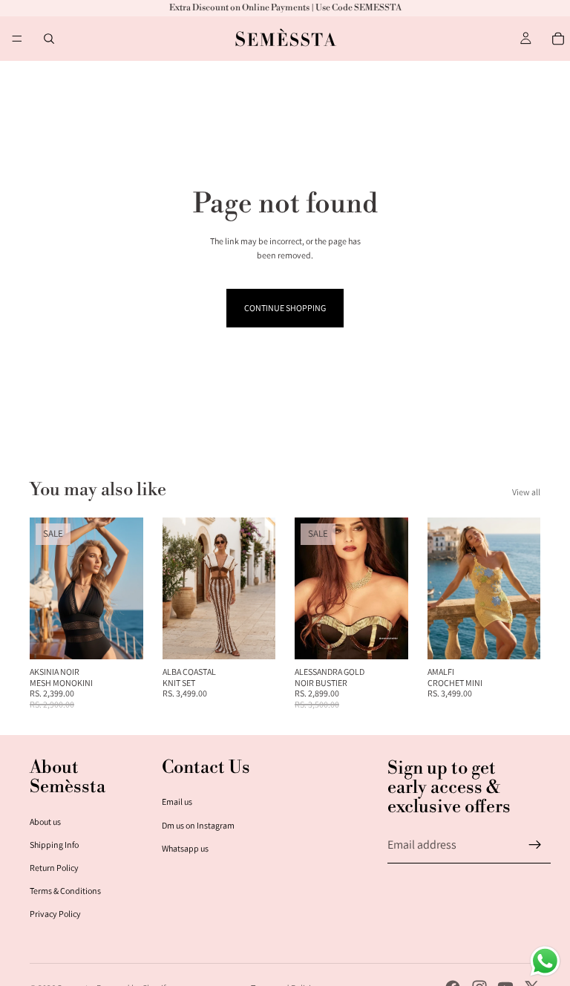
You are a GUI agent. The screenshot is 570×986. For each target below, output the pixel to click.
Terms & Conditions (65, 890)
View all (526, 491)
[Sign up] (535, 845)
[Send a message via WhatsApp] (545, 961)
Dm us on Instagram (198, 825)
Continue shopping (285, 307)
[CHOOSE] (120, 637)
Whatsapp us (185, 848)
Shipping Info (54, 844)
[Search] (49, 38)
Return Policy (54, 867)
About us (45, 821)
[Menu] (17, 39)
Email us (177, 801)
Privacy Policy (55, 913)
